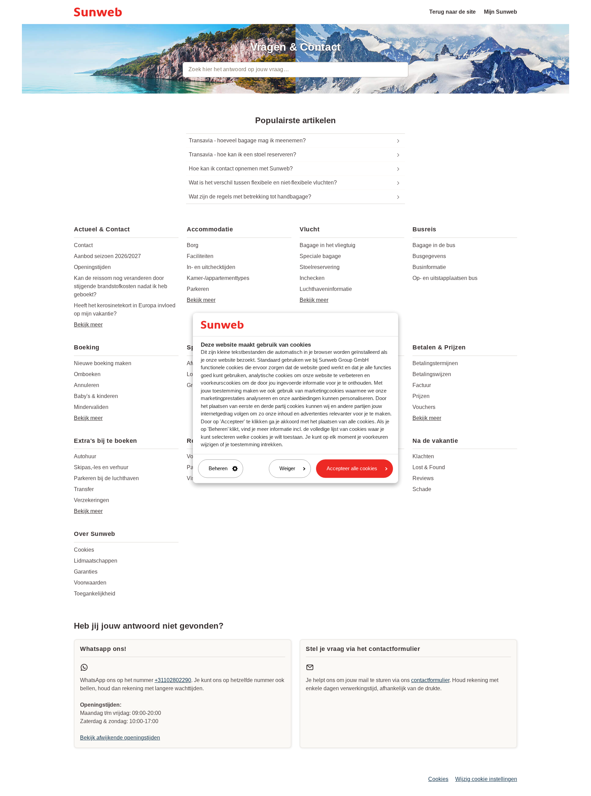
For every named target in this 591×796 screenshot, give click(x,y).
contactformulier (430, 680)
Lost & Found (428, 467)
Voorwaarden (90, 583)
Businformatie (429, 267)
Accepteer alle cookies (352, 468)
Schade (421, 489)
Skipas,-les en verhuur (101, 467)
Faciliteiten (200, 256)
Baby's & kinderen (96, 396)
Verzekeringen (91, 500)
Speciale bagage (320, 256)
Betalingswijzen (431, 374)
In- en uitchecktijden (211, 267)
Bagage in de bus (433, 245)
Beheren (218, 468)
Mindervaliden (91, 407)
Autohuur (85, 456)
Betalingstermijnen (435, 363)
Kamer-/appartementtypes (218, 278)
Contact (83, 245)
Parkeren (198, 289)
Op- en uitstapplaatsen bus (444, 278)
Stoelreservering (320, 267)
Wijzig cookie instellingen (486, 779)
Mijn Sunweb (500, 12)
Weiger (287, 468)
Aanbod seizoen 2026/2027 (107, 256)
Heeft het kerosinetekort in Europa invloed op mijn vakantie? (124, 310)
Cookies (84, 550)
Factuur (421, 385)
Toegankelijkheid (94, 593)
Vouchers (423, 407)
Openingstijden (92, 267)
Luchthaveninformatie (326, 289)
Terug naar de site (452, 12)
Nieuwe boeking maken (102, 363)
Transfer (84, 489)
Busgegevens (429, 256)
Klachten (423, 456)
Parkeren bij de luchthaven (106, 478)
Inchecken (312, 278)
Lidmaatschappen (95, 561)
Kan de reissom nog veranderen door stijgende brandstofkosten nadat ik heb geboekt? (120, 286)
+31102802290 (173, 680)
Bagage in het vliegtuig (327, 245)
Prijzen (421, 396)
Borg (192, 245)
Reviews (423, 478)
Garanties (85, 572)
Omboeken (87, 374)
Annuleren (86, 385)
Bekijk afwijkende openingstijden (120, 738)
